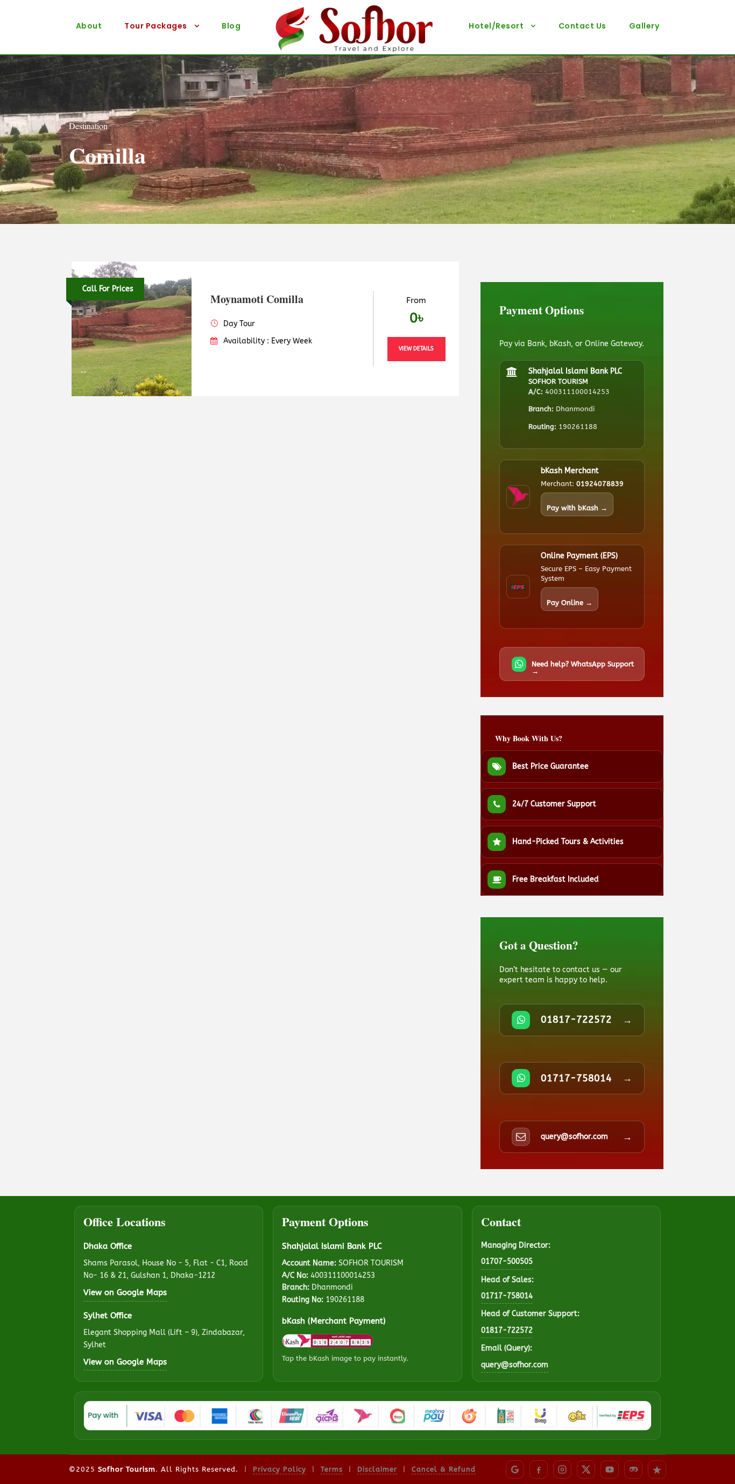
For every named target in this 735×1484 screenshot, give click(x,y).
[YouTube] (609, 1469)
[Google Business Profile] (515, 1469)
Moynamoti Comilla (256, 299)
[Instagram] (562, 1469)
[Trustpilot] (657, 1469)
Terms (332, 1469)
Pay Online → (569, 603)
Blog (231, 25)
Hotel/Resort (496, 25)
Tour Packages (155, 25)
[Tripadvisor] (633, 1469)
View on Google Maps (125, 1292)
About (89, 25)
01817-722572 (507, 1330)
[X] (586, 1469)
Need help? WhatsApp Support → (583, 667)
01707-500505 (507, 1261)
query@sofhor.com (514, 1364)
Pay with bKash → (577, 508)
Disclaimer (377, 1469)
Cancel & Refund (444, 1469)
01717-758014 (507, 1295)
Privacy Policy (279, 1469)
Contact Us (582, 25)
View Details (416, 349)
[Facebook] (538, 1469)
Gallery (644, 25)
